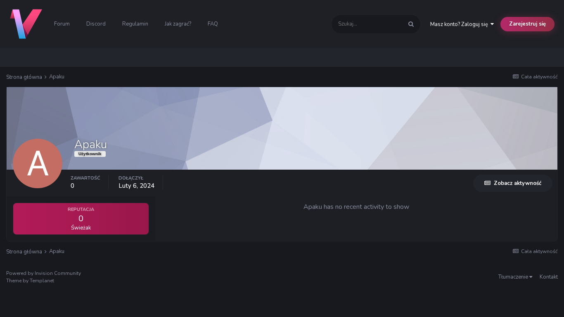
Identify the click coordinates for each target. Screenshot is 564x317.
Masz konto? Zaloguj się (460, 24)
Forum (62, 24)
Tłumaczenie (513, 277)
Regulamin (135, 24)
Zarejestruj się (527, 24)
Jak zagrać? (178, 24)
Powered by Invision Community (43, 273)
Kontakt (549, 277)
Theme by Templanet (30, 280)
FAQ (213, 24)
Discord (96, 24)
